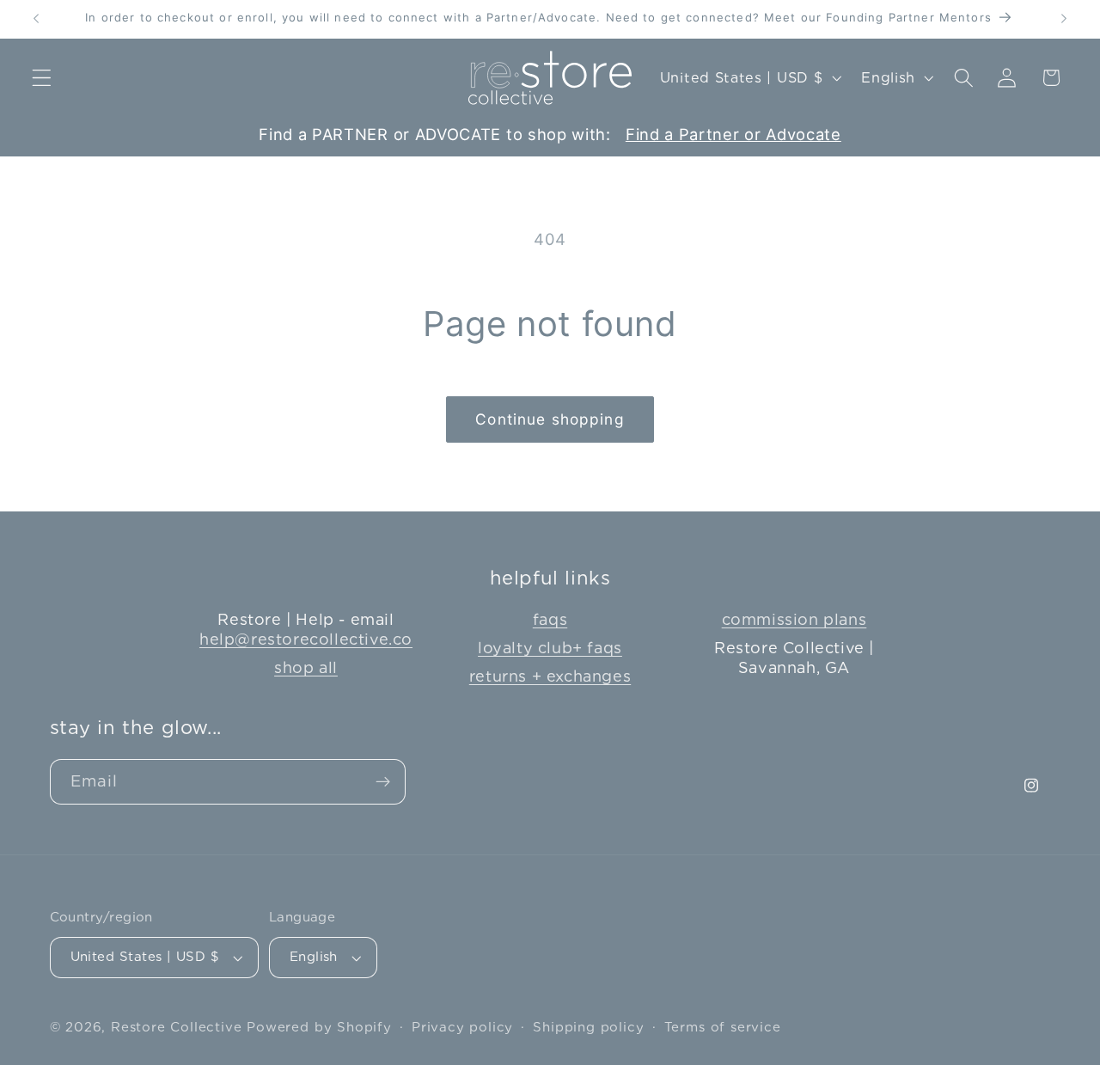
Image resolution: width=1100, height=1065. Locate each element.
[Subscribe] (383, 782)
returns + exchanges (550, 676)
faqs (550, 619)
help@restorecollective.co (305, 639)
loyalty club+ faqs (550, 648)
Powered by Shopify (319, 1027)
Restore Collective (176, 1027)
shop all (306, 667)
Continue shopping (550, 419)
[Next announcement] (1064, 19)
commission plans (794, 619)
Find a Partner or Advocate (733, 134)
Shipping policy (588, 1027)
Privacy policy (462, 1027)
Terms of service (722, 1027)
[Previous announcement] (36, 19)
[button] (42, 78)
